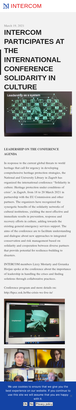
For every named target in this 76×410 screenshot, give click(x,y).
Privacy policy (44, 404)
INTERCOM (26, 6)
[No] (71, 396)
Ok (25, 404)
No (31, 404)
